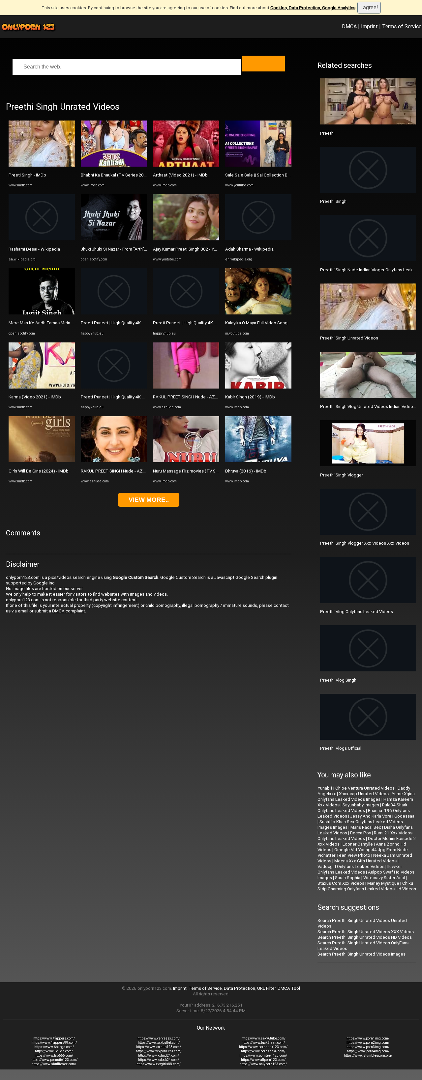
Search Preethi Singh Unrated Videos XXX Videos (365, 931)
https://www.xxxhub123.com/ (158, 1047)
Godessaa (404, 816)
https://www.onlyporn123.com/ (263, 1064)
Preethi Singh (333, 201)
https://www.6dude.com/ (54, 1051)
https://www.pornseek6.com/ (263, 1051)
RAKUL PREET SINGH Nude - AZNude (117, 471)
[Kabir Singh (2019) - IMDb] (258, 387)
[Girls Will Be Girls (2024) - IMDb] (42, 461)
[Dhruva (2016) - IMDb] (258, 461)
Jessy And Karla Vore (370, 816)
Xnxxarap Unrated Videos (364, 793)
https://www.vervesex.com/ (158, 1038)
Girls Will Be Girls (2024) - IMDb (39, 471)
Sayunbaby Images (361, 805)
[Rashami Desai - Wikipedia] (42, 239)
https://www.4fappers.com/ (54, 1038)
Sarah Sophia (347, 877)
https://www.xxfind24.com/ (158, 1055)
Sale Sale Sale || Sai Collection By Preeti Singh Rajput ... (278, 175)
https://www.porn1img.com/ (368, 1038)
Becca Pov (360, 833)
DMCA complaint (68, 611)
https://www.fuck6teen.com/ (263, 1042)
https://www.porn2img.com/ (368, 1042)
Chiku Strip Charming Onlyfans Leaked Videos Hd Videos (366, 886)
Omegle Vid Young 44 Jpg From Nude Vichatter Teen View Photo (362, 852)
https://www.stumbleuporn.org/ (368, 1055)
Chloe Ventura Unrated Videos (365, 788)
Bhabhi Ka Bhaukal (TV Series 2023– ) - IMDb (124, 175)
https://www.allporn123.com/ (263, 1060)
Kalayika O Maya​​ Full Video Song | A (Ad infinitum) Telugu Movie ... (288, 323)
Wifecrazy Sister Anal (384, 877)
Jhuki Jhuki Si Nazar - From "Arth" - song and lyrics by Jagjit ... (139, 249)
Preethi (327, 133)
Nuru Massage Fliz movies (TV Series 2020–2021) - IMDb (208, 471)
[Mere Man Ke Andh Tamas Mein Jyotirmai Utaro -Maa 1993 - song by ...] (42, 313)
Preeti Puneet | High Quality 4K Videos (118, 323)
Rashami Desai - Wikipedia (34, 249)
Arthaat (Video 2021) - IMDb (180, 175)
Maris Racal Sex (365, 827)
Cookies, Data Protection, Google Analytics (312, 8)
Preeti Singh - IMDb (27, 175)
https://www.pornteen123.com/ (263, 1055)
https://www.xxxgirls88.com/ (158, 1064)
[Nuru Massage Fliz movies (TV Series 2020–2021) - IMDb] (186, 461)
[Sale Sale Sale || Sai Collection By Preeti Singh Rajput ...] (258, 165)
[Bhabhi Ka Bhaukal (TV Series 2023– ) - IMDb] (114, 165)
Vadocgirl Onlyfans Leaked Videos (350, 866)
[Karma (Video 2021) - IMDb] (42, 387)
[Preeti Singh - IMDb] (42, 165)
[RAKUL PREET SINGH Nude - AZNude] (114, 461)
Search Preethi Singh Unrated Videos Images (361, 954)
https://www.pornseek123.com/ (263, 1047)
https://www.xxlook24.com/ (158, 1060)
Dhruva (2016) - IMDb (245, 471)
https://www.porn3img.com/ (368, 1047)
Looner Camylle (358, 844)
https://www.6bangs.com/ (54, 1047)
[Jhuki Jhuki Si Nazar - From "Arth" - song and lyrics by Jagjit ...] (114, 239)
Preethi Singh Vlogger (341, 475)
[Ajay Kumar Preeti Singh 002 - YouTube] (186, 239)
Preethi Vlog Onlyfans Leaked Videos (356, 611)
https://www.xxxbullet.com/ (159, 1042)
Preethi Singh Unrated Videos (349, 338)
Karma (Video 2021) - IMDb (35, 397)
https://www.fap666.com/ (54, 1055)
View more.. (149, 499)
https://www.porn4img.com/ (368, 1051)
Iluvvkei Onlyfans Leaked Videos (359, 869)
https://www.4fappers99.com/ (54, 1042)
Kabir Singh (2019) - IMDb (250, 397)
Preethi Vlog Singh (338, 680)
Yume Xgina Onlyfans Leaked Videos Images (366, 796)
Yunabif (324, 788)
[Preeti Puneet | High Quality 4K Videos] (114, 313)
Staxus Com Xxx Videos (340, 883)
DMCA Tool (289, 988)
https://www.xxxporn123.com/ (159, 1051)
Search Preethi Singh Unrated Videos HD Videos (364, 937)
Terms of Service (401, 26)
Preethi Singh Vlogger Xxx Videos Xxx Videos (364, 543)
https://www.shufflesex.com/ (54, 1064)
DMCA (349, 26)
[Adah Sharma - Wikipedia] (258, 239)
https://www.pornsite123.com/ (54, 1060)
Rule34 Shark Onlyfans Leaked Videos (362, 807)
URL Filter (266, 988)
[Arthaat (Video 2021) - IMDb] (186, 165)
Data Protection (239, 988)
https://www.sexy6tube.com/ (263, 1038)
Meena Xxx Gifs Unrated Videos (365, 861)
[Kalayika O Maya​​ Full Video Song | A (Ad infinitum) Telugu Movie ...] (258, 313)
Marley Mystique (383, 883)
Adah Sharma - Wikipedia (249, 249)
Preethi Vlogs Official (340, 748)
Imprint (369, 26)
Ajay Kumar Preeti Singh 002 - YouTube (191, 249)
